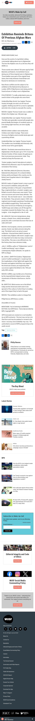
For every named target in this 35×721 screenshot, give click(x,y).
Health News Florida (17, 431)
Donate (30, 2)
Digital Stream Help (8, 678)
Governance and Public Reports (11, 664)
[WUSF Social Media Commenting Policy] (17, 574)
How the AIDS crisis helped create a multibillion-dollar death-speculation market (23, 465)
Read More (17, 561)
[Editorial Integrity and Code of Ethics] (17, 548)
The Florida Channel (8, 661)
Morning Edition (11, 330)
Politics (15, 443)
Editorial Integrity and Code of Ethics (17, 555)
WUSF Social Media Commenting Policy (17, 581)
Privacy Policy (6, 696)
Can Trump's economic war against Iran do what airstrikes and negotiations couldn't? (23, 477)
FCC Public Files (7, 668)
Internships (6, 657)
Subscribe (17, 22)
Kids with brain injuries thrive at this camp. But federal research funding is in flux (23, 489)
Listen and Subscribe (17, 393)
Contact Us (6, 639)
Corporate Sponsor (8, 685)
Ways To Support (7, 692)
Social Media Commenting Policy (11, 650)
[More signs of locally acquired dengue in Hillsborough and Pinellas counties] (7, 433)
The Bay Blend (17, 386)
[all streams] (33, 719)
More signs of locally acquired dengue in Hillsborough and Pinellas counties (21, 435)
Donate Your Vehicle (8, 682)
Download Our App (8, 689)
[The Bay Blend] (17, 374)
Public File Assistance (8, 671)
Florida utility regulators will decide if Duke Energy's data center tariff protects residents (23, 410)
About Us (5, 636)
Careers (5, 654)
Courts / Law (16, 419)
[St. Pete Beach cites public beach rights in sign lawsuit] (7, 421)
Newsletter (6, 643)
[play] (2, 719)
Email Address (8, 524)
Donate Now (17, 605)
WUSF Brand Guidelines (9, 700)
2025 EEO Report (7, 675)
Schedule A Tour (7, 703)
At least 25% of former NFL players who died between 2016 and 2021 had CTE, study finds (23, 501)
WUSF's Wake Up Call (17, 12)
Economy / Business (17, 406)
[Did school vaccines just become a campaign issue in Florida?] (7, 446)
